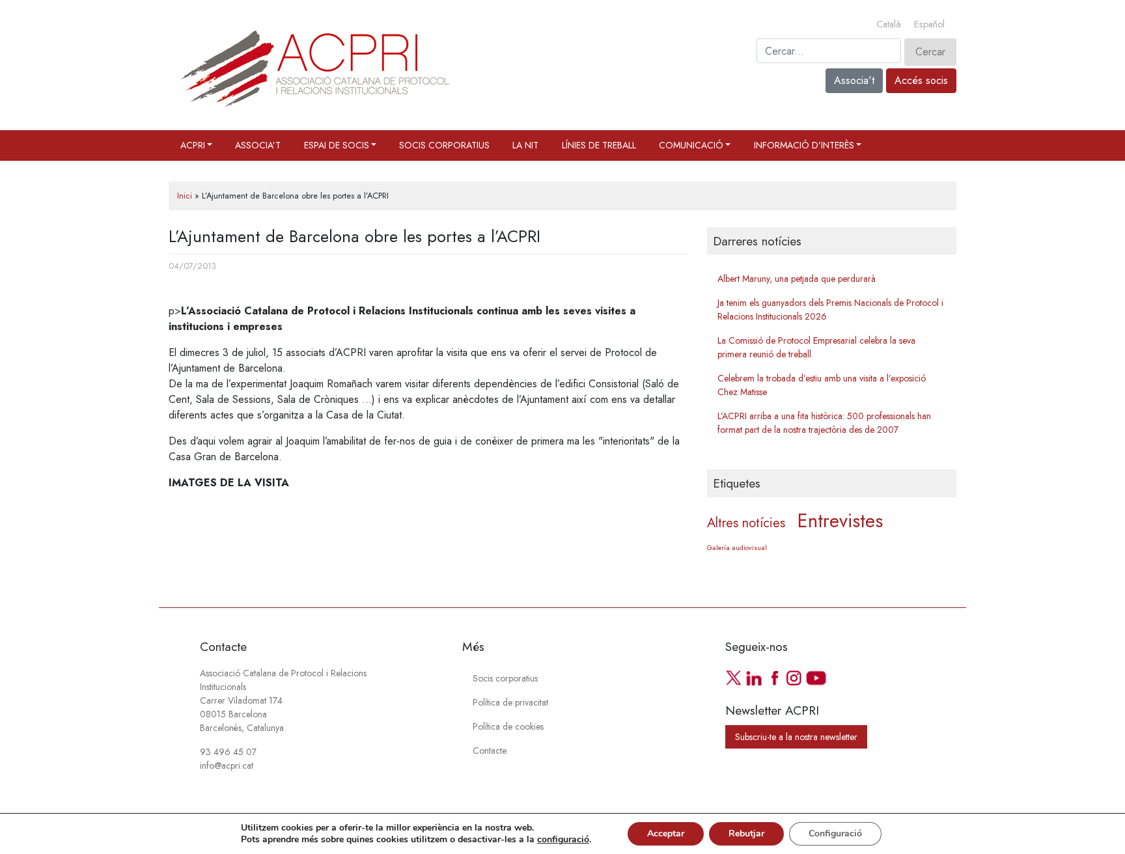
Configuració (835, 833)
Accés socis (921, 80)
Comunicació (691, 145)
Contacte (490, 750)
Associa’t (258, 145)
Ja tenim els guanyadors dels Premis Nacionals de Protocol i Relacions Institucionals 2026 (830, 309)
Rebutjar (746, 833)
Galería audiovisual (737, 548)
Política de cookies (508, 726)
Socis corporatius (444, 145)
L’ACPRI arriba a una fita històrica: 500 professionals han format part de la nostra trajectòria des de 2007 (824, 422)
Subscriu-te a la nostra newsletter (796, 736)
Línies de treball (599, 145)
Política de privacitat (510, 702)
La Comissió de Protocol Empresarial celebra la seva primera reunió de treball (816, 347)
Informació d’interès (804, 145)
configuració (563, 840)
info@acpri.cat (226, 765)
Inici (184, 195)
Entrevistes (840, 520)
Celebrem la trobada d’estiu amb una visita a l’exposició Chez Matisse (821, 385)
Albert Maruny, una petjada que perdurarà (796, 278)
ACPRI (192, 145)
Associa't (854, 80)
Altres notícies (746, 523)
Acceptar (665, 833)
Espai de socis (336, 145)
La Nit (525, 145)
